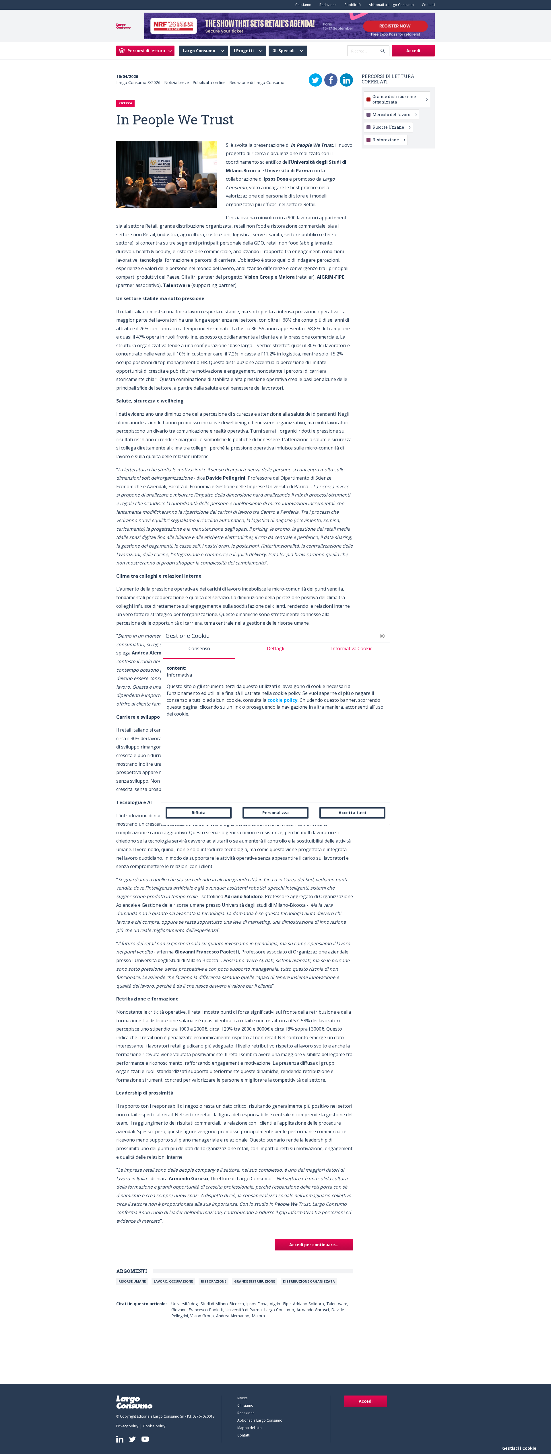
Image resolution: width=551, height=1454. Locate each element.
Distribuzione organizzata (309, 1281)
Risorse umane (132, 1281)
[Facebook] (330, 80)
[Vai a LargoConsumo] (123, 25)
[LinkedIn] (346, 80)
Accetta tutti (352, 812)
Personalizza (275, 812)
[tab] (199, 651)
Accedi (413, 50)
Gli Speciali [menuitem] (283, 50)
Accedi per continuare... (313, 1244)
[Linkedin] (119, 1439)
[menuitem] (302, 5)
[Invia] (382, 51)
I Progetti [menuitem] (244, 50)
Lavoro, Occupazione (173, 1281)
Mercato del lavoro (391, 114)
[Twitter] (315, 80)
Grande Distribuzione (254, 1281)
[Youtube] (145, 1439)
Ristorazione (213, 1281)
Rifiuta (198, 812)
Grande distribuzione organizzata (394, 99)
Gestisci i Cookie (519, 1448)
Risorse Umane (388, 127)
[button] (382, 635)
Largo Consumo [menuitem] (199, 50)
